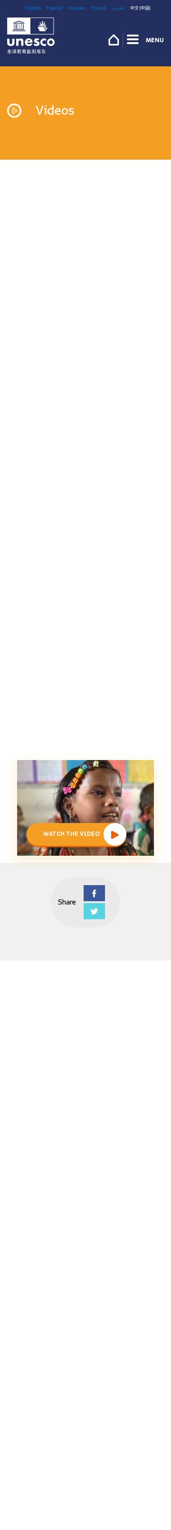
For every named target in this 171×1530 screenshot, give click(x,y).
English (33, 7)
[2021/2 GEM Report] (31, 38)
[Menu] (133, 41)
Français (77, 7)
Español (55, 7)
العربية (118, 7)
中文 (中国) (140, 7)
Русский (98, 7)
